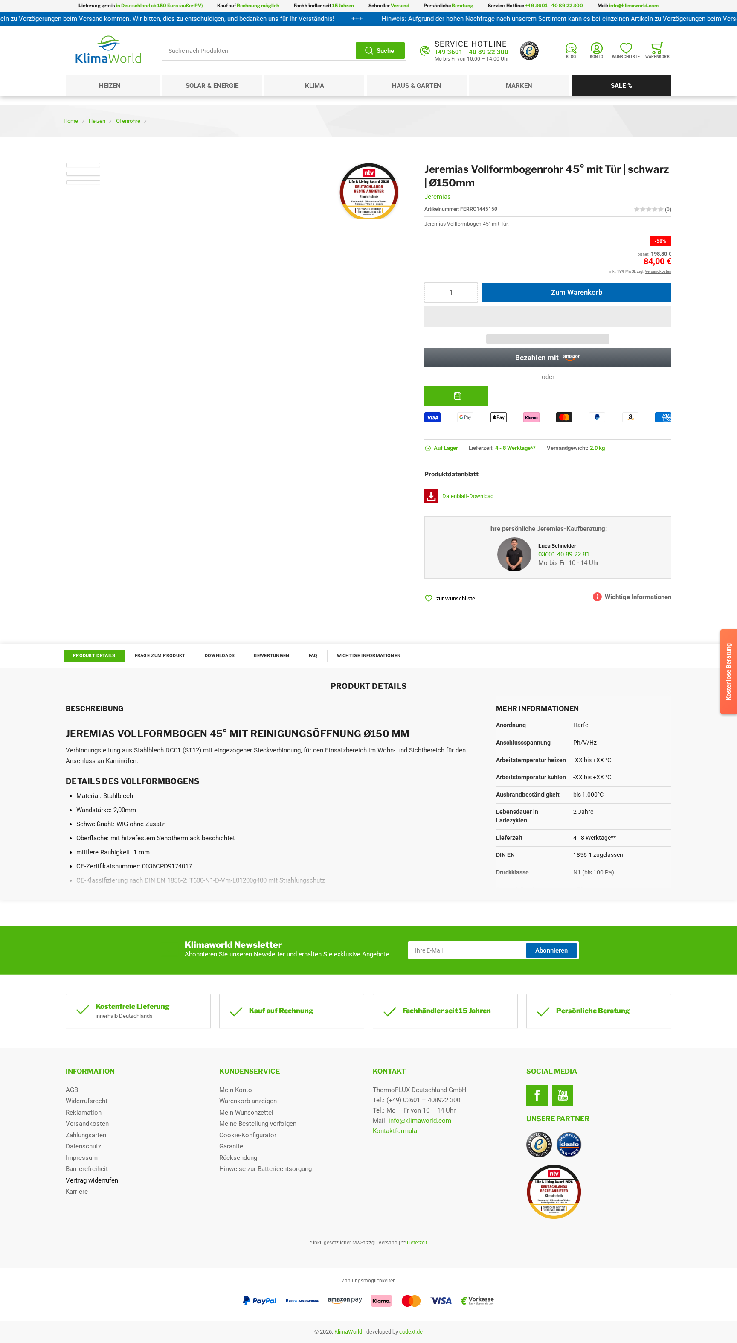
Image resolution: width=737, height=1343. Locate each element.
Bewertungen (271, 655)
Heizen (110, 86)
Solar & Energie (212, 86)
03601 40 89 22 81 (563, 554)
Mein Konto (235, 1090)
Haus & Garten (416, 86)
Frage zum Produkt (160, 655)
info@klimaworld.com (420, 1121)
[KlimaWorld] (598, 1188)
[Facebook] (537, 1095)
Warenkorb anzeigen (248, 1101)
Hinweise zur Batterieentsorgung (265, 1169)
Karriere (77, 1191)
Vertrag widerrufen (92, 1180)
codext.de (411, 1331)
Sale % (621, 86)
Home (71, 121)
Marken (519, 86)
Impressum (82, 1158)
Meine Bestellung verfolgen (257, 1123)
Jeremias (437, 197)
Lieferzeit (417, 1243)
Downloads (220, 655)
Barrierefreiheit (87, 1169)
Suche (385, 51)
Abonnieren (551, 950)
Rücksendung (238, 1158)
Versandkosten (87, 1123)
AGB (72, 1090)
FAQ (313, 655)
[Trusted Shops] (529, 50)
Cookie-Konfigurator (247, 1135)
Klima (314, 86)
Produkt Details (94, 655)
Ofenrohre (128, 121)
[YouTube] (562, 1095)
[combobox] (284, 51)
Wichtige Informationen (369, 655)
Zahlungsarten (86, 1135)
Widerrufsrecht (86, 1101)
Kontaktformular (396, 1131)
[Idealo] (569, 1144)
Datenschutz (83, 1146)
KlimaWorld (348, 1331)
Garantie (231, 1146)
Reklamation (84, 1112)
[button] (547, 316)
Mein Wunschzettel (246, 1112)
